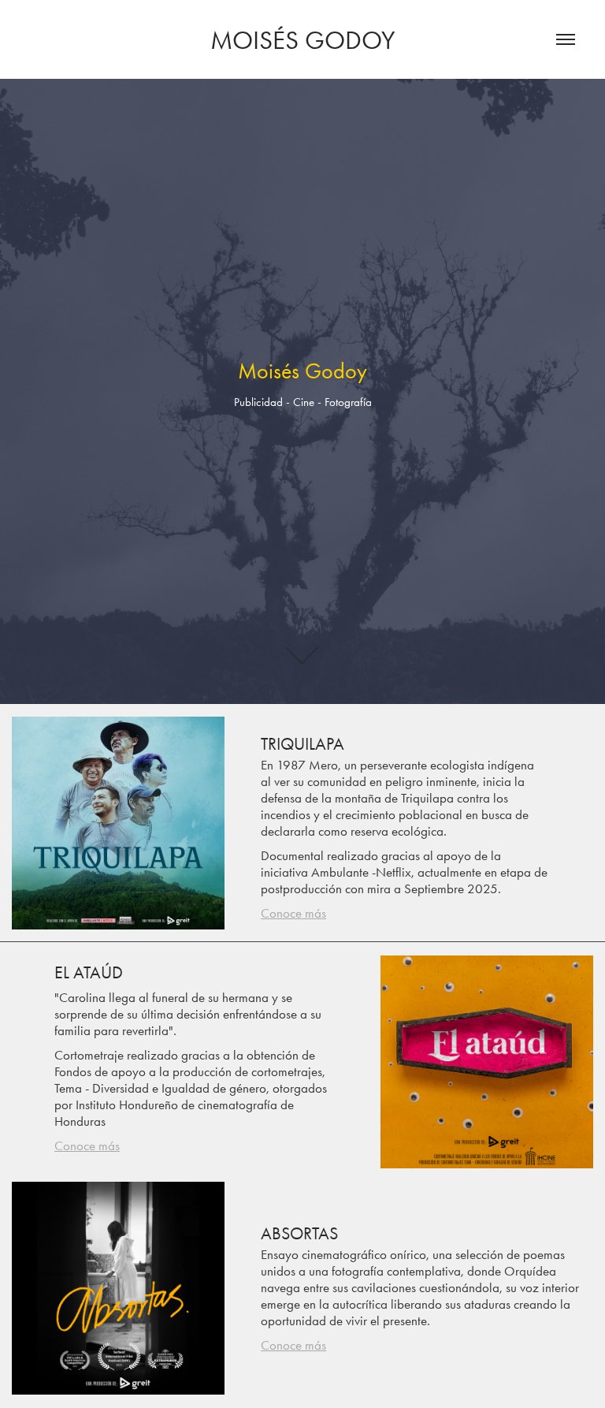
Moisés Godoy (302, 39)
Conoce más (293, 913)
